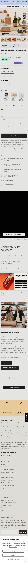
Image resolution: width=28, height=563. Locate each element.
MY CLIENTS (21, 285)
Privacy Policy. (13, 547)
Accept (13, 551)
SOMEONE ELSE (21, 287)
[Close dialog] (27, 273)
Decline (13, 555)
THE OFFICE (21, 283)
